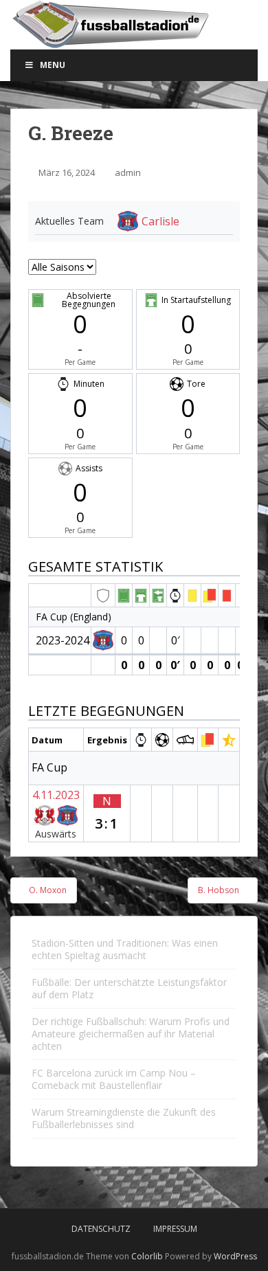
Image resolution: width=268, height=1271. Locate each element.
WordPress (235, 1256)
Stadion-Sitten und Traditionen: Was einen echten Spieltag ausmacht (125, 949)
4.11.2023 (56, 795)
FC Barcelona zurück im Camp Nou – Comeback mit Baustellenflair (114, 1079)
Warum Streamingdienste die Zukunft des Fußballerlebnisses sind (124, 1118)
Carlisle (160, 221)
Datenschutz (101, 1229)
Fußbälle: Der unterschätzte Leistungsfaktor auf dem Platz (129, 988)
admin (128, 172)
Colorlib (147, 1256)
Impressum (175, 1229)
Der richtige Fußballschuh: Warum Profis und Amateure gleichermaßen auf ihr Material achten (131, 1034)
